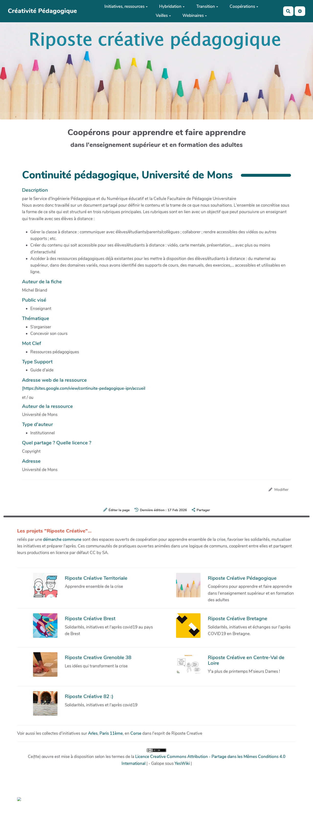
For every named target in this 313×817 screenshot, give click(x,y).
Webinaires (193, 15)
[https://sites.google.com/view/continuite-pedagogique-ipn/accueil (83, 388)
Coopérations (242, 6)
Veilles (162, 15)
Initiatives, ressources (124, 6)
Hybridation (170, 6)
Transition (205, 6)
